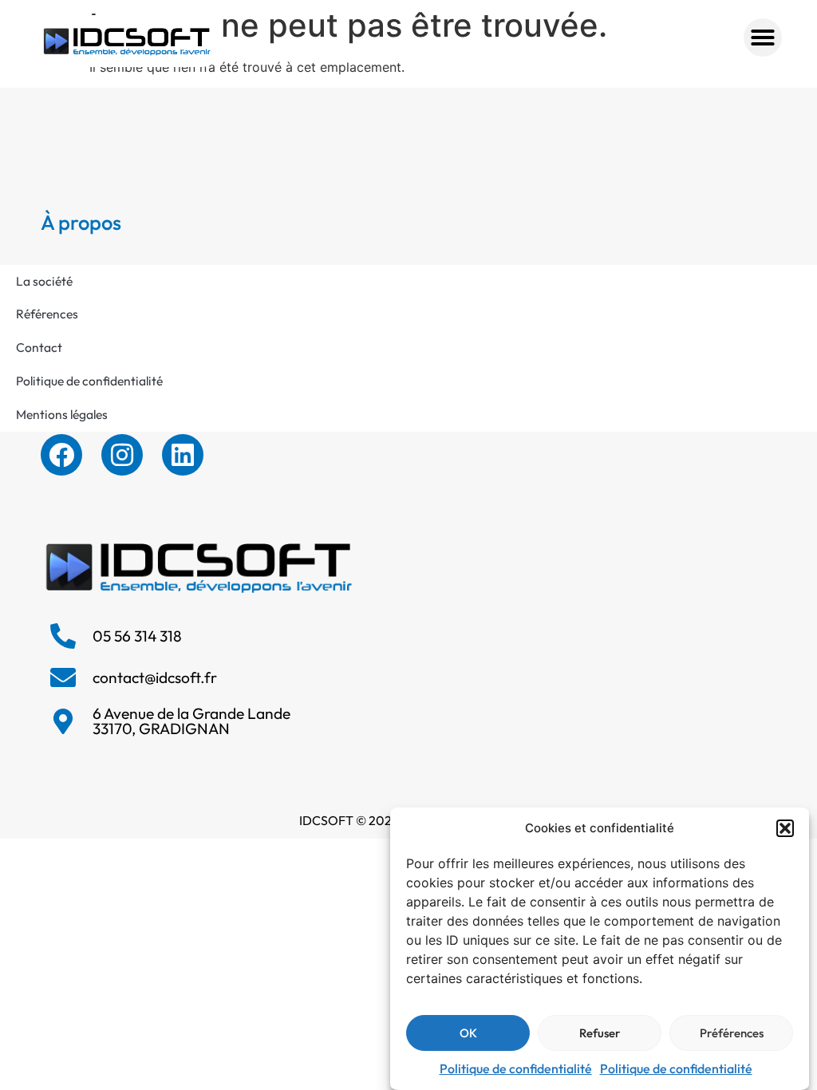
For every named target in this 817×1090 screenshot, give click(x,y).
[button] (785, 828)
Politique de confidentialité (516, 1068)
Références (47, 314)
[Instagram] (122, 455)
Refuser (599, 1033)
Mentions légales (62, 414)
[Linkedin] (182, 455)
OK (468, 1033)
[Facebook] (61, 455)
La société (44, 281)
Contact (39, 347)
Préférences (732, 1033)
